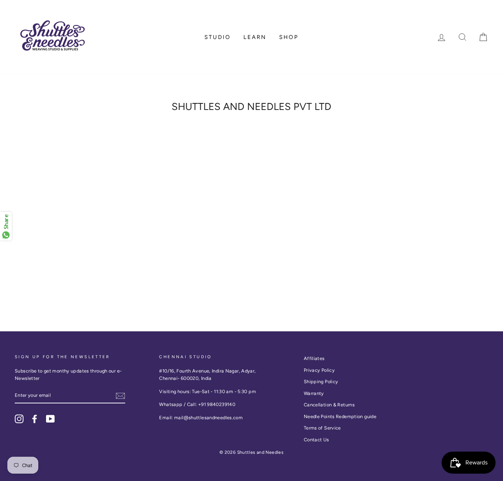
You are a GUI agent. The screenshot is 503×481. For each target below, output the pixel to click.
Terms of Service (322, 428)
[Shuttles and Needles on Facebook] (34, 418)
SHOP (289, 37)
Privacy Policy (319, 370)
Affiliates (314, 358)
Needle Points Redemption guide (340, 416)
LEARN (255, 37)
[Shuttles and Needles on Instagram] (19, 418)
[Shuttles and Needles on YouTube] (50, 418)
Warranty (314, 393)
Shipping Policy (321, 381)
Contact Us (316, 439)
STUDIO (217, 37)
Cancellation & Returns (329, 404)
